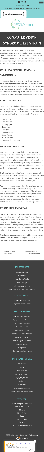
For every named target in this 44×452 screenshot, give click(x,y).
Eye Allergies (22, 381)
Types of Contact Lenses (22, 304)
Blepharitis (22, 364)
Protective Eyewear (22, 337)
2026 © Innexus (22, 435)
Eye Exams (22, 275)
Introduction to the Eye (22, 286)
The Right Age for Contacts (22, 300)
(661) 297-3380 (22, 419)
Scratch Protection (22, 344)
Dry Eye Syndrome (22, 378)
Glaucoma (22, 385)
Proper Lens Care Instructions (22, 334)
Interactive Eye (22, 282)
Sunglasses (22, 348)
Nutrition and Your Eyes (9, 253)
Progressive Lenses (22, 330)
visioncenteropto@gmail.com (22, 425)
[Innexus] (22, 438)
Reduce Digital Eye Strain (22, 341)
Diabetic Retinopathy (22, 374)
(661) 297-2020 (23, 5)
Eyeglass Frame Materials (22, 320)
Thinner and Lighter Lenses (22, 351)
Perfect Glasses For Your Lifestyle (32, 253)
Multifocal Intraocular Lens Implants (22, 289)
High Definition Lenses (22, 323)
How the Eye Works (22, 279)
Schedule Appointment (13, 14)
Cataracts (22, 367)
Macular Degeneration (22, 388)
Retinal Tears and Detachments (22, 392)
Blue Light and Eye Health (22, 316)
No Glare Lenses (22, 327)
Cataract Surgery (22, 272)
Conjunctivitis (22, 371)
